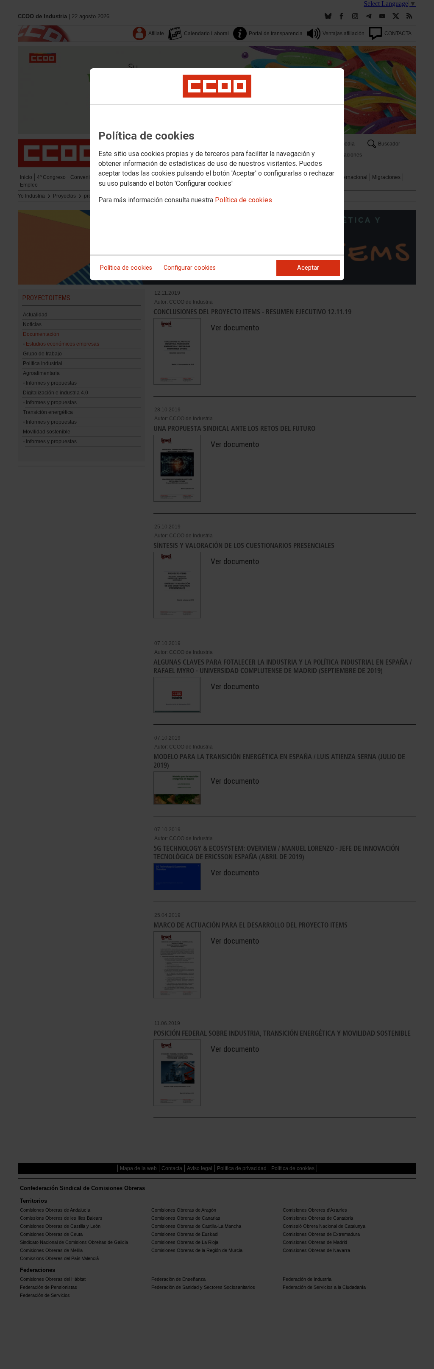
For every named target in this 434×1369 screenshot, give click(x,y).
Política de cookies (243, 200)
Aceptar (308, 267)
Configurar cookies (190, 267)
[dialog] (217, 174)
